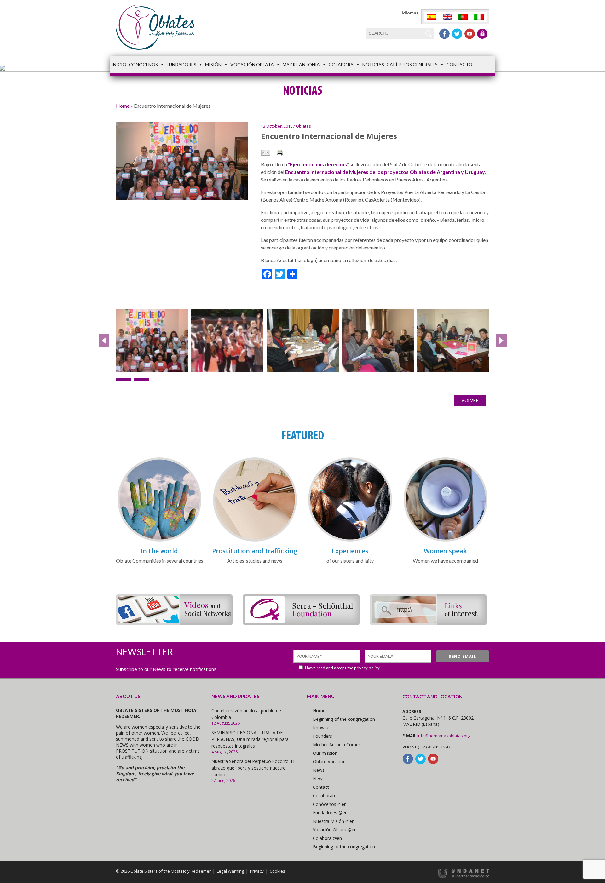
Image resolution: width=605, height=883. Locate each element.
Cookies (277, 871)
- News (317, 770)
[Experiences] (350, 540)
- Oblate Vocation (328, 762)
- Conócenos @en (328, 804)
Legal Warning (230, 871)
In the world (159, 551)
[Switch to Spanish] (432, 17)
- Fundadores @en (329, 813)
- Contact (319, 787)
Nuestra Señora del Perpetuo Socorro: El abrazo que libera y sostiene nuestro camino (252, 767)
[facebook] (444, 33)
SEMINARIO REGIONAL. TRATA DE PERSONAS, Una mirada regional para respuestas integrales (250, 739)
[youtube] (469, 33)
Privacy (257, 871)
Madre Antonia (301, 64)
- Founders (321, 736)
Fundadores (181, 64)
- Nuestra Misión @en (332, 821)
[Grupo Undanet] (463, 877)
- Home (318, 711)
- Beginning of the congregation (342, 719)
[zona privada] (482, 33)
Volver (470, 400)
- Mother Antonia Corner (335, 745)
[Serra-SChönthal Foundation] (301, 623)
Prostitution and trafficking (254, 551)
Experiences (350, 551)
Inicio (119, 64)
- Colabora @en (326, 838)
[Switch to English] (447, 17)
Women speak (445, 551)
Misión (213, 64)
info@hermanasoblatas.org (443, 735)
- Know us (320, 728)
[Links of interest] (428, 623)
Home (123, 106)
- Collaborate (323, 796)
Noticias (373, 64)
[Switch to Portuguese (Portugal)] (463, 17)
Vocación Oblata (252, 64)
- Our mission (323, 753)
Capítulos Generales (412, 64)
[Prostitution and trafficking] (254, 540)
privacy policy (367, 667)
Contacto (459, 64)
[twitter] (457, 33)
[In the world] (159, 540)
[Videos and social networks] (174, 623)
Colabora (341, 64)
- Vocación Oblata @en (333, 830)
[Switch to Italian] (479, 17)
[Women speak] (445, 540)
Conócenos (143, 64)
